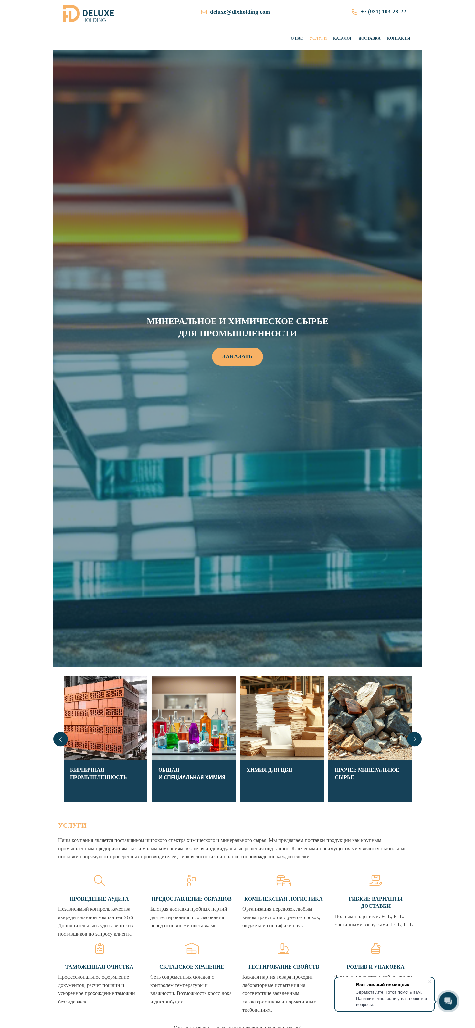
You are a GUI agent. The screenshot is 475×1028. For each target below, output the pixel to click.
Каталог (342, 38)
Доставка (370, 38)
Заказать (237, 356)
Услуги (318, 38)
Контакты (398, 38)
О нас (297, 38)
